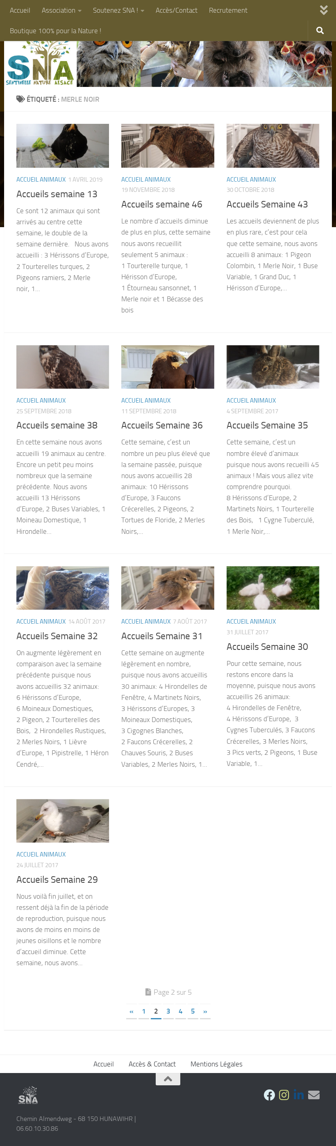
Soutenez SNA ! (115, 10)
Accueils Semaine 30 (267, 646)
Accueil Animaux (41, 179)
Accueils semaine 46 (161, 204)
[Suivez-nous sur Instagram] (284, 1095)
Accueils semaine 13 (57, 194)
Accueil (20, 10)
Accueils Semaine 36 (162, 425)
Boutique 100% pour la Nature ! (55, 31)
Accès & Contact (152, 1064)
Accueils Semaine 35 (267, 425)
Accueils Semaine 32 (57, 636)
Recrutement (228, 10)
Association (58, 10)
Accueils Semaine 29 (57, 879)
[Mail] (314, 1095)
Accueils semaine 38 (57, 425)
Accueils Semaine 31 (162, 636)
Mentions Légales (217, 1064)
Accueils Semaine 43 (267, 204)
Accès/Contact (177, 10)
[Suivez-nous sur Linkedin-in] (299, 1095)
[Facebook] (269, 1095)
